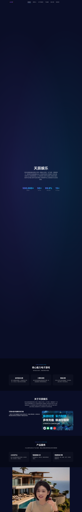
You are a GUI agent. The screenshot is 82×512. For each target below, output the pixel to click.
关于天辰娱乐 (40, 2)
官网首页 (29, 2)
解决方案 (52, 2)
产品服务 (47, 2)
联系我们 (57, 2)
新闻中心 (34, 2)
